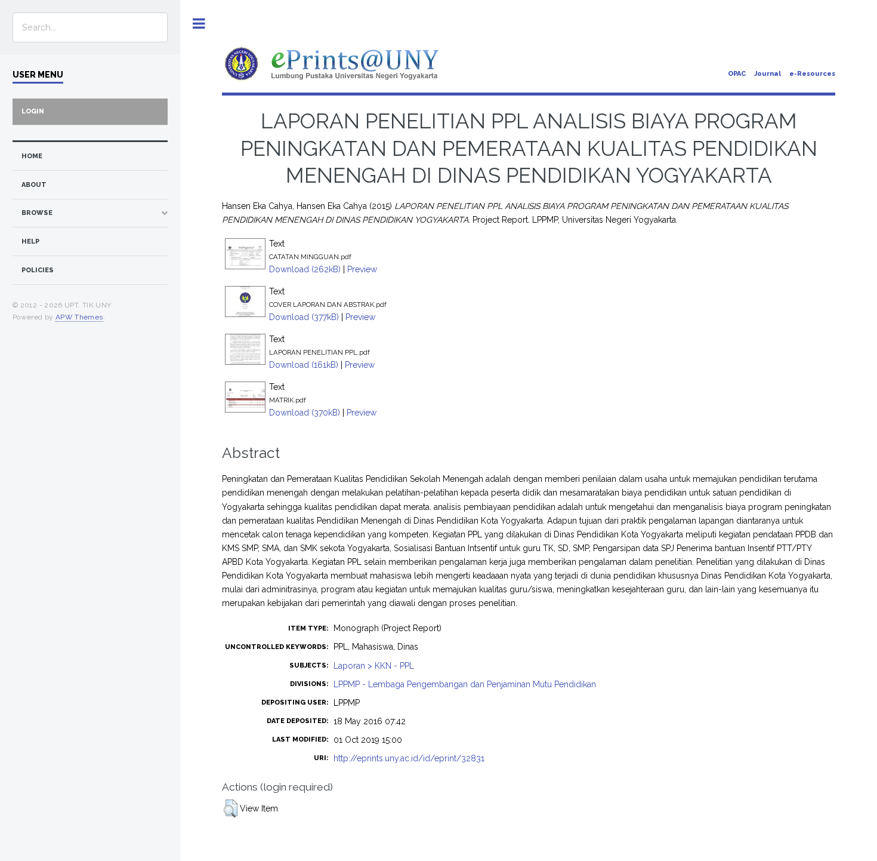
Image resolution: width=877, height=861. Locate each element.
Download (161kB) (303, 365)
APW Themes (79, 317)
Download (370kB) (304, 412)
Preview (362, 269)
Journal (767, 74)
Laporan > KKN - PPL (373, 666)
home (31, 156)
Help (30, 241)
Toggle (199, 23)
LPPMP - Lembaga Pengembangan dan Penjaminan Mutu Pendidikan (464, 684)
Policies (37, 270)
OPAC (737, 74)
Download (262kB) (305, 269)
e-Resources (812, 74)
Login (32, 111)
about (34, 185)
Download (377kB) (304, 317)
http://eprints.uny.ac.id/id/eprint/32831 (408, 758)
